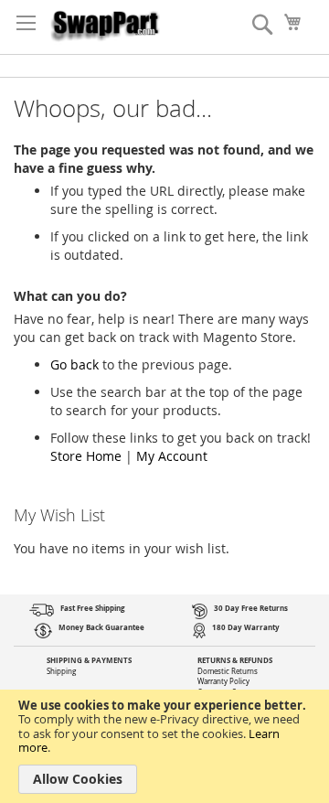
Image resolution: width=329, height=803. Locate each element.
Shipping (61, 671)
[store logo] (105, 22)
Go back (74, 364)
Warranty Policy (223, 681)
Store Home (86, 456)
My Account (171, 456)
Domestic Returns (227, 671)
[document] (164, 746)
